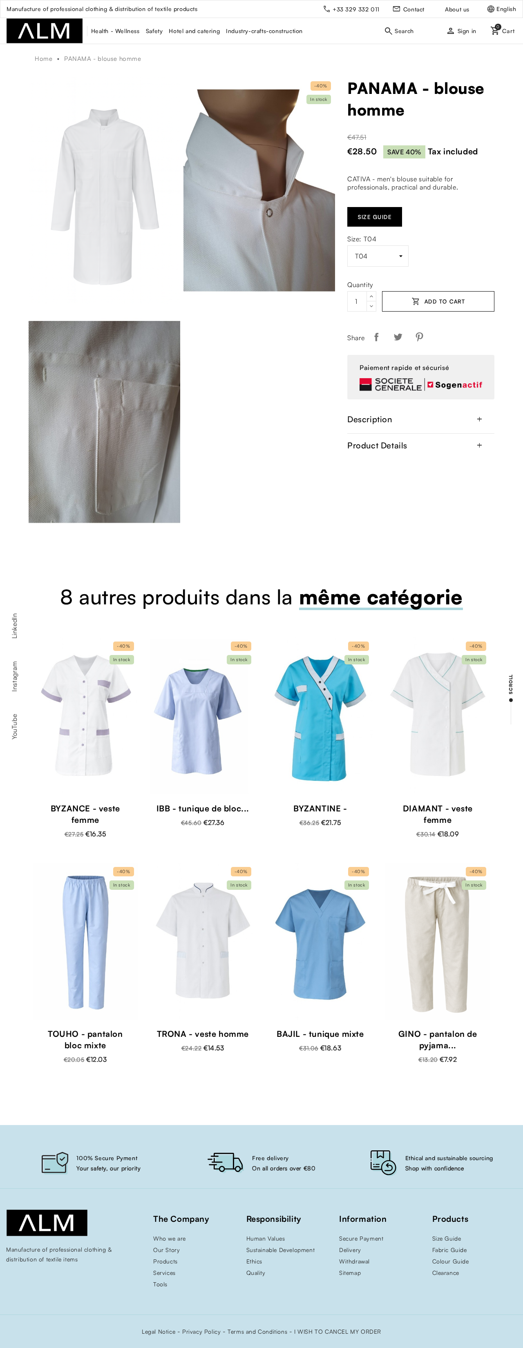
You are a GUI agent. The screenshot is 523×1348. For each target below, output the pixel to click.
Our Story (166, 1249)
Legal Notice (158, 1331)
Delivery (350, 1249)
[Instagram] (26, 1276)
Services (164, 1272)
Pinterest (419, 337)
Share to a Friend (439, 337)
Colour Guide (450, 1261)
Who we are (169, 1238)
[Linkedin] (43, 1276)
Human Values (265, 1238)
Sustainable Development (280, 1249)
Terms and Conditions (257, 1331)
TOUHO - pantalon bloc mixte (85, 1039)
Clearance (445, 1272)
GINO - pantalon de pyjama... (437, 1039)
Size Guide (446, 1238)
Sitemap (350, 1272)
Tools (160, 1284)
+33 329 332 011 (356, 9)
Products (165, 1261)
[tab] (420, 419)
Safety (154, 30)
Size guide (374, 217)
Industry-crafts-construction (264, 30)
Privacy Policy (201, 1331)
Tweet (398, 337)
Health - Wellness (115, 30)
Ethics (254, 1261)
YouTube (14, 726)
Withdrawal (354, 1261)
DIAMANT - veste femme (438, 814)
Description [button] (415, 419)
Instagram (14, 676)
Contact (414, 9)
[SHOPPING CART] (499, 31)
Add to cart (438, 301)
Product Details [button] (415, 445)
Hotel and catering (194, 30)
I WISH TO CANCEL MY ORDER (337, 1331)
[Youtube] (10, 1276)
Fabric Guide (449, 1249)
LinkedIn (14, 626)
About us (457, 9)
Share (376, 337)
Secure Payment (361, 1238)
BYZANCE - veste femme (85, 814)
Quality (256, 1272)
